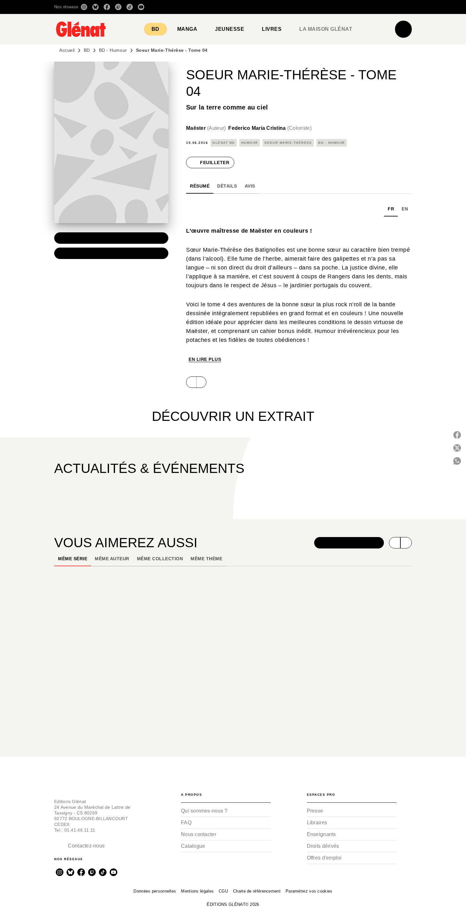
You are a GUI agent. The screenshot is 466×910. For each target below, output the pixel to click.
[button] (323, 7)
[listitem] (84, 7)
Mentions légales (197, 891)
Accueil (67, 50)
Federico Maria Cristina (270, 128)
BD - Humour (113, 50)
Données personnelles (154, 891)
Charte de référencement (257, 891)
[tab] (155, 29)
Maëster (206, 128)
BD (87, 50)
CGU (223, 891)
